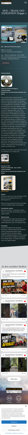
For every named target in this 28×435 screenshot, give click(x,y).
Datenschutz (15, 433)
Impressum (20, 433)
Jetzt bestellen (6, 63)
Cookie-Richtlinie (8, 433)
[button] (26, 406)
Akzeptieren (14, 422)
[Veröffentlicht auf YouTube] (25, 271)
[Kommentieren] (5, 295)
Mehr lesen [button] (5, 278)
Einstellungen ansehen (14, 430)
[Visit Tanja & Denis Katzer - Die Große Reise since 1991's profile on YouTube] (3, 271)
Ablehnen (14, 426)
